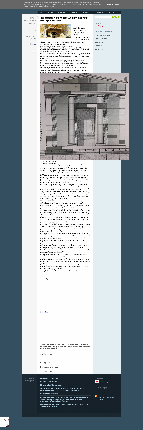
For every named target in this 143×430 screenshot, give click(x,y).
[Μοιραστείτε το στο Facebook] (35, 44)
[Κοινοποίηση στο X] (33, 44)
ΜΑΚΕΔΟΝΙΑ (32, 37)
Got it (117, 4)
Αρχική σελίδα (46, 371)
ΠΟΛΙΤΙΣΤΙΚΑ (32, 38)
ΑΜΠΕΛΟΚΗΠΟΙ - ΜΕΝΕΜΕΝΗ (102, 35)
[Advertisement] (65, 326)
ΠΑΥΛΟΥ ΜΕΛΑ (98, 46)
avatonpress (30, 31)
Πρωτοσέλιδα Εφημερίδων (49, 378)
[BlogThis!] (31, 44)
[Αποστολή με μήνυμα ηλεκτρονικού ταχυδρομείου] (30, 44)
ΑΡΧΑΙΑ (27, 37)
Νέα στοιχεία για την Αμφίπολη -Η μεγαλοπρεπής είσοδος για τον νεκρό (64, 19)
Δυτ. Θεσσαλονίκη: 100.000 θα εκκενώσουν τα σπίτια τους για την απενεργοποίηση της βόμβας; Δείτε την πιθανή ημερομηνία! (62, 389)
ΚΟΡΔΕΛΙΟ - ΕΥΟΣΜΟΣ (101, 39)
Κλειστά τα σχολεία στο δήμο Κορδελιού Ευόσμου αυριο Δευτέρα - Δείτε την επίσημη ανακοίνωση (64, 405)
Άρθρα (101, 399)
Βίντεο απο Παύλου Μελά (49, 394)
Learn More (109, 4)
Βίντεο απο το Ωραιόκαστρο (49, 382)
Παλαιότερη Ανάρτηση (49, 367)
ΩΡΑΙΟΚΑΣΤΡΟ (99, 49)
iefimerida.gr (44, 312)
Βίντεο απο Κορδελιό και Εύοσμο (51, 385)
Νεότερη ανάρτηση (47, 362)
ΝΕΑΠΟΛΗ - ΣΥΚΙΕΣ (100, 42)
